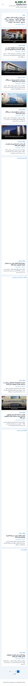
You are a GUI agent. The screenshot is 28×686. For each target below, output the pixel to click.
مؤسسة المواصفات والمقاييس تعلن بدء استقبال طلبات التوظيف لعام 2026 (14, 383)
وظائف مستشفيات (21, 77)
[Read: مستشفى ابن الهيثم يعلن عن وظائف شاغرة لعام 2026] (13, 100)
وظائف (23, 15)
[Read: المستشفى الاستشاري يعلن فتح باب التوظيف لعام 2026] (13, 132)
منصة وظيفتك (21, 4)
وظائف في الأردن (21, 45)
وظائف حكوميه (22, 380)
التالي (14, 674)
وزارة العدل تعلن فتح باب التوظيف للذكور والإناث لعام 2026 (16, 655)
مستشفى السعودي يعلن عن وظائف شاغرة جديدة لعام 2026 (15, 80)
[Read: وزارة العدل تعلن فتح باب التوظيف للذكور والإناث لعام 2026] (13, 599)
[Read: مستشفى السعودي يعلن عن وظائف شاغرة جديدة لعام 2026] (13, 68)
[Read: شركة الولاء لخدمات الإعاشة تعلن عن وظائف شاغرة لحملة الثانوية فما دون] (13, 36)
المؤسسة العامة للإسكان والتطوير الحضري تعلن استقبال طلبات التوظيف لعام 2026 (14, 416)
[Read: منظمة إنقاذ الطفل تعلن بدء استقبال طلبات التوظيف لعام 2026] (13, 208)
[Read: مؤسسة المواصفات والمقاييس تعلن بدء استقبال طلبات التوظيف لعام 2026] (13, 327)
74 (9, 671)
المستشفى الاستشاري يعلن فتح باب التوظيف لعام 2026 (15, 144)
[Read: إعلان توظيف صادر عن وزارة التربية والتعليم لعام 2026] (13, 480)
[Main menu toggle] (2, 4)
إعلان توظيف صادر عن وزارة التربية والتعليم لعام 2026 (15, 536)
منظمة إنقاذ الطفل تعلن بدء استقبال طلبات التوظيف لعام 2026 (15, 264)
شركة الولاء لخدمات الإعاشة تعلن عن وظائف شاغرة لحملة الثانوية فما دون (15, 48)
